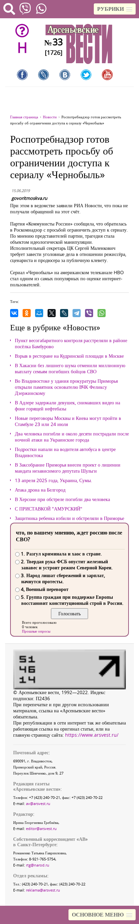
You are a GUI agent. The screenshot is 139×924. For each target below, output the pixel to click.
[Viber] (89, 313)
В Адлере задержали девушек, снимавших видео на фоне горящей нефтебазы (67, 406)
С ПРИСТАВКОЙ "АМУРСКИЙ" (48, 509)
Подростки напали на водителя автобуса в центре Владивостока (65, 452)
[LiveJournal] (64, 313)
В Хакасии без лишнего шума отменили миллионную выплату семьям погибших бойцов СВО (70, 368)
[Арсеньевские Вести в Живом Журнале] (43, 74)
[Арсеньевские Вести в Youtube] (107, 74)
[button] (115, 9)
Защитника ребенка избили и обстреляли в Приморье (69, 518)
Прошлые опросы (36, 631)
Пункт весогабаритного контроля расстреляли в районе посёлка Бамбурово (71, 343)
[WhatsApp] (102, 313)
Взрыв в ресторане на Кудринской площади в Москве (69, 356)
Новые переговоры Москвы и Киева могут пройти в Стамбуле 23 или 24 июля (68, 421)
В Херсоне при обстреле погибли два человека (62, 499)
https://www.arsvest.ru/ (91, 735)
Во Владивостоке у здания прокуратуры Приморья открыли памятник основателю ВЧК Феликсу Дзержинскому (66, 387)
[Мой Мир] (39, 313)
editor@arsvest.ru (41, 828)
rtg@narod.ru (37, 865)
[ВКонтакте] (14, 313)
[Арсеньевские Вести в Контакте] (64, 74)
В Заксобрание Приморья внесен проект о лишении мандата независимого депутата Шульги (67, 468)
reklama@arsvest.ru (43, 890)
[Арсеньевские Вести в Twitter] (86, 74)
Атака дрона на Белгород (40, 490)
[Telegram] (77, 313)
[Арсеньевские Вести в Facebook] (22, 74)
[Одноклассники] (27, 313)
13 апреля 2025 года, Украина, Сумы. (53, 480)
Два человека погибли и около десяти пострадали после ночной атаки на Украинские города (72, 437)
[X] (52, 313)
